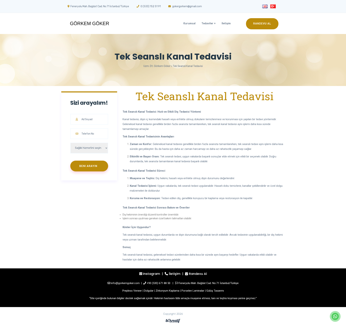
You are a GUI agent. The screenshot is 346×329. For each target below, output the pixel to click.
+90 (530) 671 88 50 (158, 283)
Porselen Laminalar (192, 290)
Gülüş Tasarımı (215, 290)
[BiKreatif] (173, 320)
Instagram (151, 273)
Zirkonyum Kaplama (167, 290)
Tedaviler (207, 23)
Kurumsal (189, 23)
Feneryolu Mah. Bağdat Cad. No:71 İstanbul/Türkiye (209, 283)
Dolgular (149, 290)
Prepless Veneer (132, 290)
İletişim (226, 23)
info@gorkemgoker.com (125, 283)
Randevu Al (262, 23)
